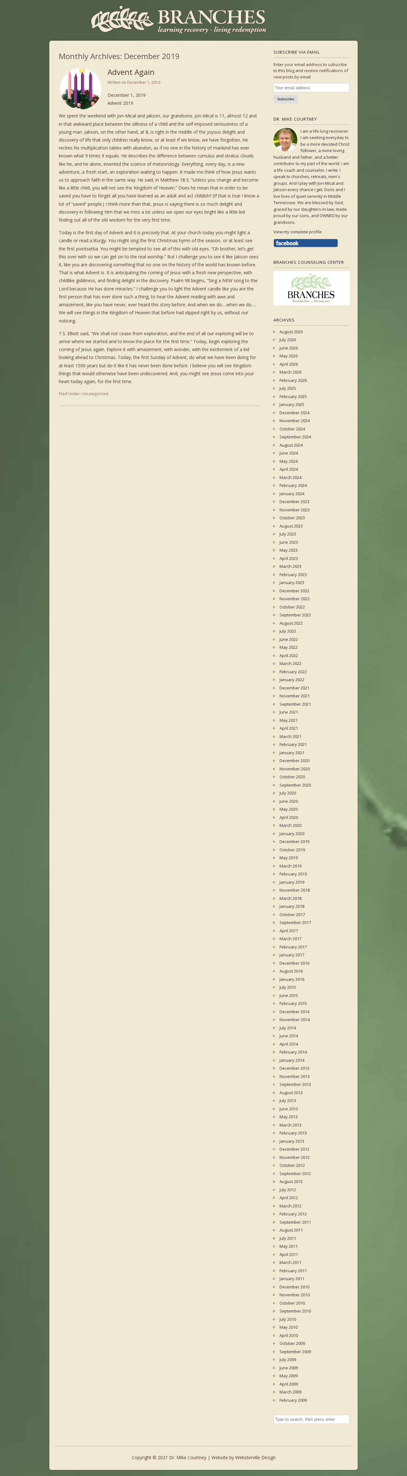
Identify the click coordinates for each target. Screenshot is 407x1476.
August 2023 (291, 526)
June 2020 (288, 801)
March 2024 (290, 477)
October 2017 (292, 914)
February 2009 (293, 1400)
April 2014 (288, 1044)
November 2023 (294, 510)
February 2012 (293, 1214)
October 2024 (292, 429)
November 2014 (294, 1019)
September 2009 (295, 1351)
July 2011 (287, 1238)
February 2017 (293, 947)
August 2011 (291, 1230)
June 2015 (288, 995)
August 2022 (291, 623)
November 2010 (294, 1295)
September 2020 (295, 785)
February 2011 (293, 1270)
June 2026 (288, 348)
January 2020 (291, 833)
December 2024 (294, 413)
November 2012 (294, 1157)
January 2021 (291, 752)
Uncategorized (95, 393)
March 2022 (290, 663)
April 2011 (288, 1254)
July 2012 (287, 1190)
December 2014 (294, 1011)
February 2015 (293, 1003)
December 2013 (294, 1068)
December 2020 (294, 760)
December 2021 (294, 688)
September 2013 (295, 1084)
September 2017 (295, 922)
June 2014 (288, 1036)
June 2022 (288, 639)
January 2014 (291, 1060)
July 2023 (287, 534)
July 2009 (287, 1359)
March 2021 (290, 736)
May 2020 (288, 809)
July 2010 (287, 1319)
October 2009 (292, 1343)
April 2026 (288, 364)
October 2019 (292, 850)
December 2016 (294, 963)
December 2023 (294, 501)
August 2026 (291, 332)
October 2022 (292, 607)
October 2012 (292, 1165)
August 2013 (291, 1092)
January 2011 (291, 1278)
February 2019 (293, 874)
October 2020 (292, 777)
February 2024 (293, 485)
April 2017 (288, 931)
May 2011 (288, 1246)
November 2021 (294, 696)
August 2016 (291, 971)
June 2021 (288, 712)
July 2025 (287, 388)
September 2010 (295, 1311)
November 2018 (294, 890)
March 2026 (290, 372)
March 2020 (290, 825)
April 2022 (288, 655)
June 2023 (288, 542)
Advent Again (131, 72)
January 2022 (291, 679)
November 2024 (294, 420)
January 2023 (291, 582)
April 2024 (288, 469)
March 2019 (290, 866)
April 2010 (288, 1335)
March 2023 (290, 566)
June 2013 (288, 1109)
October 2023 (292, 518)
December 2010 (294, 1287)
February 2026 (293, 380)
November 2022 (294, 599)
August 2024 (291, 445)
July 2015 (287, 987)
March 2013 (290, 1125)
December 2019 (294, 841)
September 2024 (295, 437)
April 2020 (288, 817)
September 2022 (295, 615)
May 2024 (288, 461)
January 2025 (291, 404)
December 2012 (294, 1149)
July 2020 (287, 793)
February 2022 (293, 672)
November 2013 (294, 1076)
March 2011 (290, 1262)
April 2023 (288, 558)
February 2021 (293, 744)
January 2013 (291, 1141)
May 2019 (288, 858)
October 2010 (292, 1303)
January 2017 (291, 955)
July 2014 (287, 1028)
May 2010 (288, 1327)
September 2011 (295, 1222)
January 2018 (291, 906)
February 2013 (293, 1133)
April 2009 (288, 1384)
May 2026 (288, 356)
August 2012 (291, 1181)
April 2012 (288, 1197)
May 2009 (288, 1376)
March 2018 (290, 898)
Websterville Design (255, 1457)
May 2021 (288, 720)
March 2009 (290, 1392)
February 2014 (293, 1052)
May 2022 (288, 647)
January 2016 (291, 979)
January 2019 (291, 882)
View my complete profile (297, 232)
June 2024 (288, 453)
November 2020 (294, 769)
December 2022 (294, 591)
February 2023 (293, 574)
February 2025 (293, 396)
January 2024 (291, 493)
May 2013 (288, 1117)
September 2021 (295, 704)
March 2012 (290, 1206)
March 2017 (290, 938)
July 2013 (287, 1100)
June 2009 (288, 1368)
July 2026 (287, 339)
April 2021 (288, 728)
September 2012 (295, 1173)
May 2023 (288, 550)
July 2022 (287, 631)
